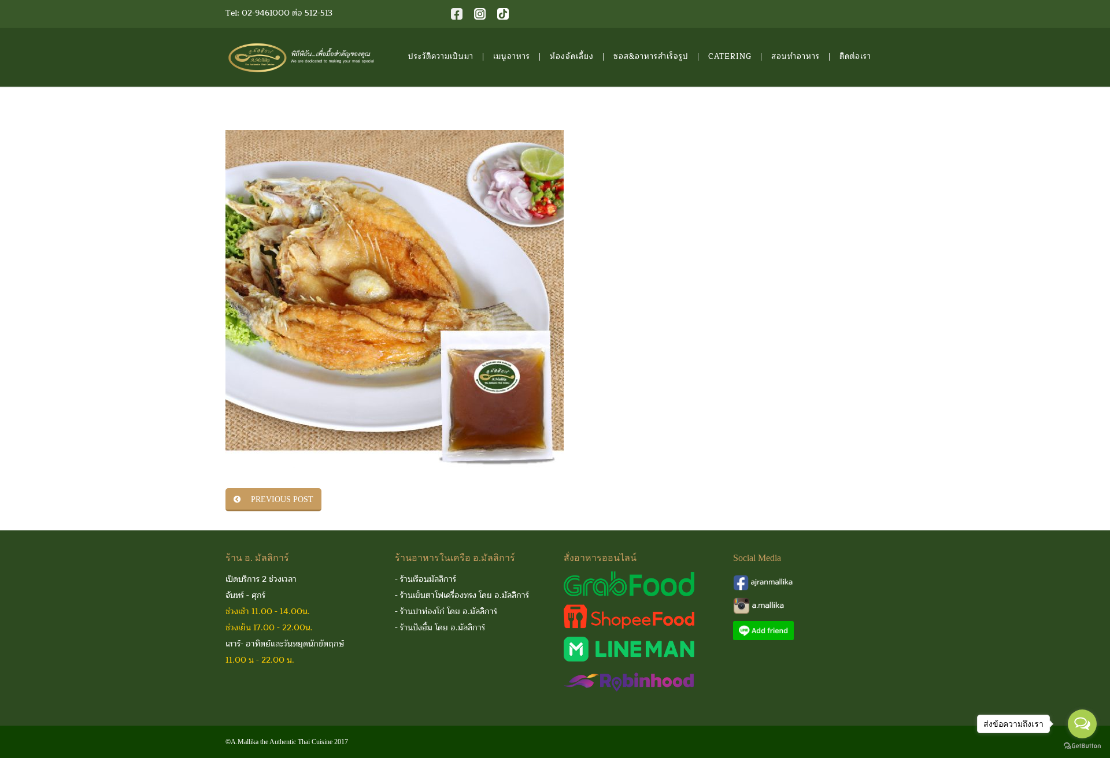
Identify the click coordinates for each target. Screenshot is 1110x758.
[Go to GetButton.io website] (1082, 746)
